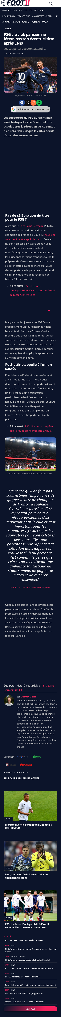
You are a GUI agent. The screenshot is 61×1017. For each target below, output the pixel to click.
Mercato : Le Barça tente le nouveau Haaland (25, 1001)
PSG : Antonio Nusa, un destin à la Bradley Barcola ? (27, 960)
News (9, 818)
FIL (6, 940)
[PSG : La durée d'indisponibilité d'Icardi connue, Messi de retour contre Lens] (30, 905)
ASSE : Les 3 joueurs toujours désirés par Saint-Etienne (29, 968)
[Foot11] (15, 4)
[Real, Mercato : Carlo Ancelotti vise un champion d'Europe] (30, 856)
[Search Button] (51, 4)
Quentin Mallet (16, 53)
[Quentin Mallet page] (9, 700)
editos (39, 940)
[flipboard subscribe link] (11, 765)
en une (13, 940)
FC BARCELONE (23, 16)
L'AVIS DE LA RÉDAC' (39, 22)
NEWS (8, 28)
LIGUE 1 (37, 10)
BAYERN (25, 22)
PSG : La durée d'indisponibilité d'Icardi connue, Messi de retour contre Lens (27, 926)
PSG (30, 10)
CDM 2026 (17, 10)
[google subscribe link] (22, 757)
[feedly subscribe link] (37, 757)
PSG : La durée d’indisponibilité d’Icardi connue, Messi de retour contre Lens (32, 290)
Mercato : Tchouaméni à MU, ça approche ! (24, 993)
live (21, 940)
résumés (29, 940)
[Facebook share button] (22, 103)
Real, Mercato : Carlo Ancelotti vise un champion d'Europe (26, 876)
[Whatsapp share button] (39, 103)
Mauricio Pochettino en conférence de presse (30, 587)
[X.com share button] (27, 103)
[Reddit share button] (33, 103)
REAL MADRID (8, 16)
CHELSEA (6, 22)
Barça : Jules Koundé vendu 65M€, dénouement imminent (30, 985)
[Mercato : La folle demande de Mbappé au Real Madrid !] (30, 806)
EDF (25, 10)
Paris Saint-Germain (31, 226)
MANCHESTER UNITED (42, 16)
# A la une (23, 772)
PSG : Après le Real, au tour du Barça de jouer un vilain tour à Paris (31, 950)
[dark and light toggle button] (57, 16)
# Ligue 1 (9, 772)
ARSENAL (16, 22)
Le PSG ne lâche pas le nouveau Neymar (22, 976)
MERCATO (6, 10)
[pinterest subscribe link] (26, 765)
